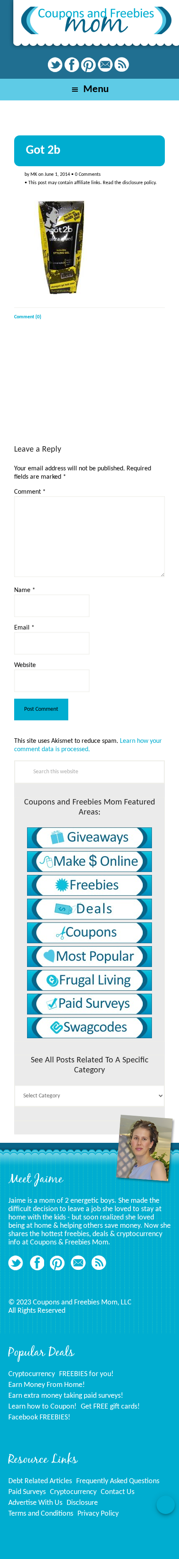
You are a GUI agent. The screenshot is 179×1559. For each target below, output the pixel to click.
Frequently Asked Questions (117, 1481)
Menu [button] (96, 89)
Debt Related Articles (40, 1481)
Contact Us (117, 1492)
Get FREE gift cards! (110, 1407)
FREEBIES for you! (86, 1374)
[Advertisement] (76, 390)
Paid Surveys (27, 1492)
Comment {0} (27, 317)
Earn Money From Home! (46, 1385)
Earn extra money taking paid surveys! (65, 1396)
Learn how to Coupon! (42, 1407)
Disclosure (82, 1503)
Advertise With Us (35, 1503)
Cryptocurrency (31, 1374)
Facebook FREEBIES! (39, 1418)
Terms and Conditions (40, 1514)
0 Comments (88, 174)
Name (24, 590)
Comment (30, 492)
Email (24, 628)
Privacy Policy (98, 1514)
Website (25, 665)
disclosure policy (138, 182)
